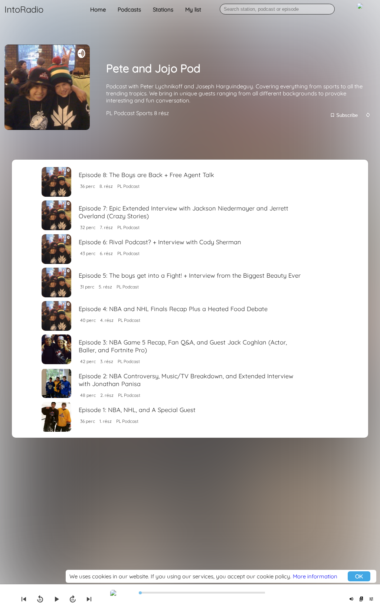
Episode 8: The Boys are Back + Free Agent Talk (146, 175)
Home (98, 9)
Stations (163, 9)
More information (315, 576)
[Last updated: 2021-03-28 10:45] (367, 115)
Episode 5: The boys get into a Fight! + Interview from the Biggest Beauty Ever (190, 275)
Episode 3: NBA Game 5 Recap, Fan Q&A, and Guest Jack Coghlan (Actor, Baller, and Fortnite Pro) (183, 346)
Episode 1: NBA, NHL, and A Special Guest (137, 410)
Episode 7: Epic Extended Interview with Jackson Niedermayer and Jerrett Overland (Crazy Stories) (183, 212)
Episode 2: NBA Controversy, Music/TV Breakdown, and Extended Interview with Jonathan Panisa (186, 380)
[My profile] (360, 9)
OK (359, 576)
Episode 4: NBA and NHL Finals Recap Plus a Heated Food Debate (173, 309)
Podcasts (129, 9)
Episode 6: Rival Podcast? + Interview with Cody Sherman (160, 242)
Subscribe (346, 115)
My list (193, 9)
